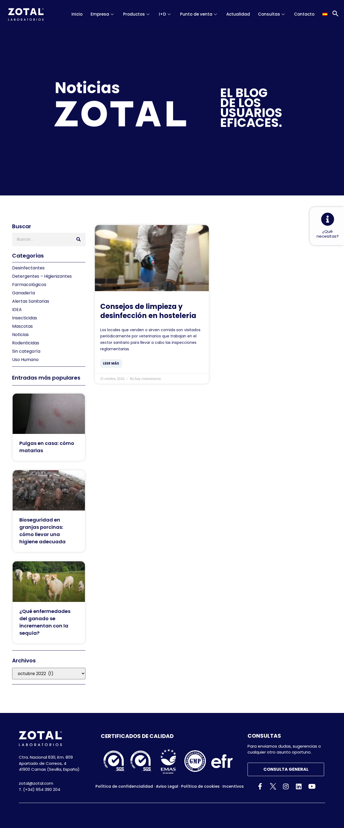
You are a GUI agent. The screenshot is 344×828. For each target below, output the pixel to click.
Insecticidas (24, 318)
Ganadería (23, 293)
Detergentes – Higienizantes (42, 276)
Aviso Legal (167, 786)
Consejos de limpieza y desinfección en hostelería (148, 311)
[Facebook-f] (260, 786)
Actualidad (238, 14)
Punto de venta (196, 14)
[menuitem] (324, 14)
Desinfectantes (28, 268)
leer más (111, 363)
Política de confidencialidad (124, 786)
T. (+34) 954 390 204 (39, 789)
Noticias (20, 334)
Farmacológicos (29, 284)
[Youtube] (311, 786)
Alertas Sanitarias (30, 301)
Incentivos (233, 786)
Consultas (269, 14)
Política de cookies (200, 786)
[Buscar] (78, 239)
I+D (162, 14)
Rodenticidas (25, 343)
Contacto (304, 14)
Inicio (77, 14)
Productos (134, 14)
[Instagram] (286, 786)
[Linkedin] (298, 786)
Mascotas (22, 326)
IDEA (17, 309)
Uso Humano (25, 359)
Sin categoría (26, 351)
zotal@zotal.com (36, 783)
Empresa (100, 14)
